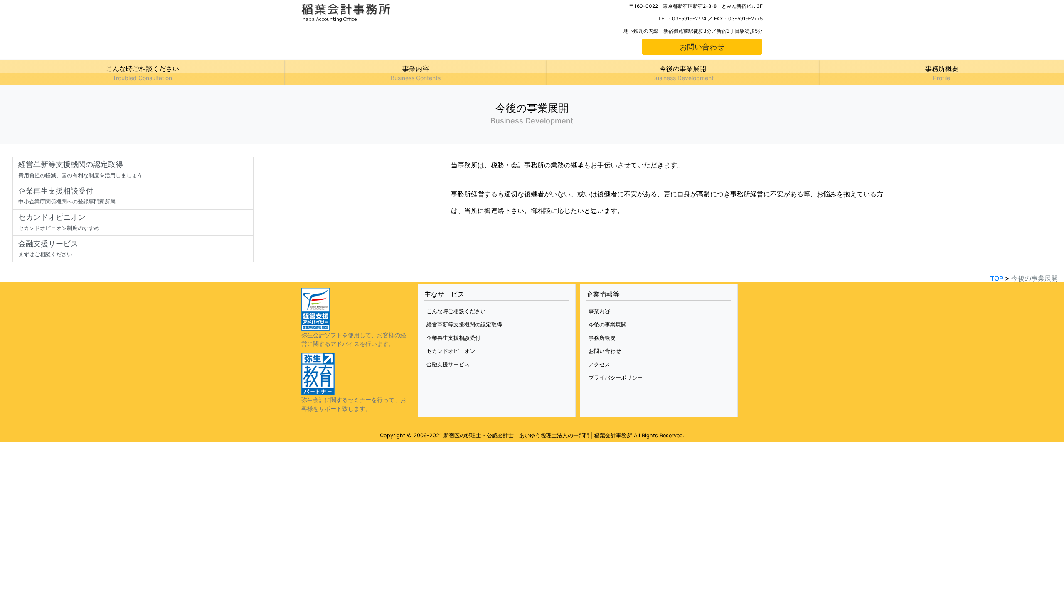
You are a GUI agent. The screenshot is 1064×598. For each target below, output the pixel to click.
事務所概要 (602, 337)
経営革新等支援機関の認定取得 (464, 324)
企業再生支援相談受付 (453, 337)
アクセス (599, 364)
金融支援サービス (448, 364)
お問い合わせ (702, 46)
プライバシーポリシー (616, 377)
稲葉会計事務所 (346, 9)
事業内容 (599, 311)
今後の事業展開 (607, 324)
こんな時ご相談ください (456, 311)
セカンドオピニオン (450, 351)
